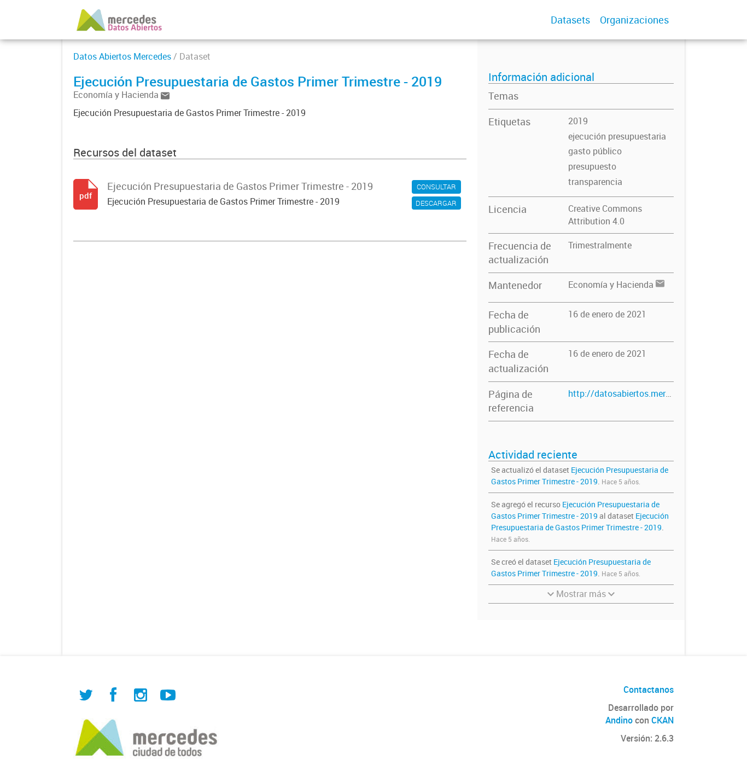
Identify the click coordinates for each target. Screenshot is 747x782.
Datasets (570, 19)
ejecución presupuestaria (617, 136)
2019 (578, 121)
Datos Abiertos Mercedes (122, 56)
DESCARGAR (436, 203)
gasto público (595, 151)
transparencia (595, 182)
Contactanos (648, 689)
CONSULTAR (436, 187)
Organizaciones (634, 19)
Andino (619, 720)
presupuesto (592, 166)
